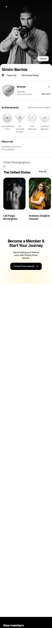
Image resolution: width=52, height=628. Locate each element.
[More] (48, 86)
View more (45, 94)
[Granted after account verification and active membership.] (45, 117)
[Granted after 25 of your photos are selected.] (20, 117)
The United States (30, 75)
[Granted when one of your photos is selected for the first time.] (32, 117)
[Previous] (6, 6)
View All (42, 171)
